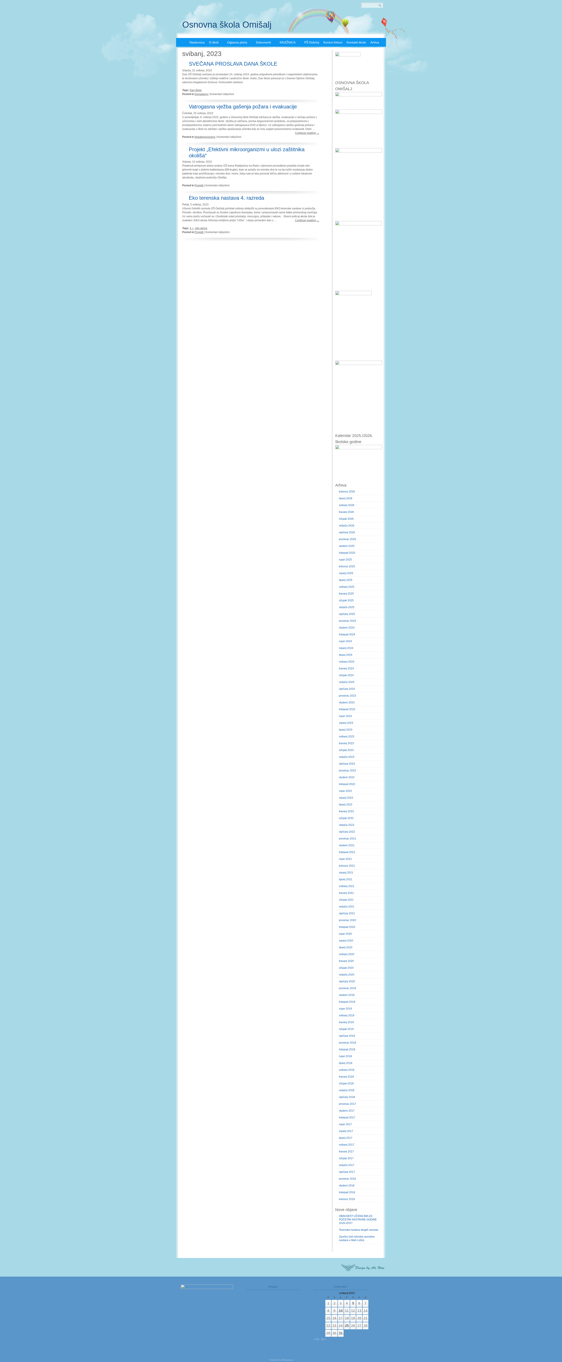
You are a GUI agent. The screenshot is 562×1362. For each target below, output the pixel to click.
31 (341, 1333)
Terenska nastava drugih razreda (358, 1229)
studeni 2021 (347, 845)
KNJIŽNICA (287, 42)
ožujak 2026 (346, 518)
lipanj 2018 (345, 1063)
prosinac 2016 (347, 1178)
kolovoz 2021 (347, 865)
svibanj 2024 (346, 661)
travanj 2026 (346, 512)
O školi (213, 42)
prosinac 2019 (347, 988)
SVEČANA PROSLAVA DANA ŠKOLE (233, 64)
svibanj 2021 (346, 886)
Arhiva (374, 42)
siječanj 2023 (347, 763)
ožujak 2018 (346, 1083)
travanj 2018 (346, 1076)
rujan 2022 (345, 790)
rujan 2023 (345, 716)
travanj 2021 (346, 893)
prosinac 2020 (347, 920)
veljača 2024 (346, 682)
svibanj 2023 (346, 736)
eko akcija (201, 228)
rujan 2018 (345, 1056)
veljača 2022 (346, 825)
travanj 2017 (346, 1151)
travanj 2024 (346, 668)
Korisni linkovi (332, 42)
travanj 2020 (346, 961)
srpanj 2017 (346, 1131)
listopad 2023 (347, 709)
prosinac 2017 (347, 1103)
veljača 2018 (346, 1090)
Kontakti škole (356, 42)
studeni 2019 (347, 995)
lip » (323, 1339)
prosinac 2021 (347, 838)
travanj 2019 (346, 1022)
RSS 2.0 (384, 22)
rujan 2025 (345, 559)
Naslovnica (197, 42)
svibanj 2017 (346, 1144)
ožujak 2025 (346, 600)
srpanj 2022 (346, 797)
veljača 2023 (346, 756)
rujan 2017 (345, 1124)
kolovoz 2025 (347, 566)
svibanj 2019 (346, 1015)
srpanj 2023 (346, 722)
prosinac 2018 (347, 1042)
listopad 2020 (347, 927)
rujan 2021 (345, 859)
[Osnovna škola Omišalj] (181, 42)
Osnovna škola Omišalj (227, 24)
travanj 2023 (346, 743)
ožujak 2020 (346, 967)
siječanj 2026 (347, 532)
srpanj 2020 (346, 940)
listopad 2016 (347, 1192)
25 (347, 1326)
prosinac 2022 (347, 770)
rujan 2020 (345, 933)
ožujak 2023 (346, 750)
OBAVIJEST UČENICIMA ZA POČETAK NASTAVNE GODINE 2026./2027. (358, 1220)
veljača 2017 (346, 1165)
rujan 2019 (345, 1008)
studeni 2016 (347, 1185)
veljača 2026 (346, 525)
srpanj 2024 (346, 648)
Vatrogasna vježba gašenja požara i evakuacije (243, 107)
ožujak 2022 (346, 818)
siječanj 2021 (347, 913)
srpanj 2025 (346, 573)
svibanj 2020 (346, 954)
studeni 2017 (347, 1110)
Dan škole (196, 90)
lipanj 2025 (345, 580)
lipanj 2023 (345, 729)
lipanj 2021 (345, 879)
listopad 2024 (347, 634)
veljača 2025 (346, 607)
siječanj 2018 (347, 1097)
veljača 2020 (346, 974)
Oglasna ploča (237, 42)
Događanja (201, 94)
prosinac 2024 (347, 620)
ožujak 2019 (346, 1029)
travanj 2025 (346, 593)
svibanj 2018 (346, 1069)
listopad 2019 (347, 1001)
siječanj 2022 (347, 831)
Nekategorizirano (205, 136)
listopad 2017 (347, 1117)
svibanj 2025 (346, 586)
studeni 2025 (347, 546)
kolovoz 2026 (347, 491)
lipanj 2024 (345, 654)
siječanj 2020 (347, 981)
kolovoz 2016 (347, 1199)
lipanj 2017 (345, 1137)
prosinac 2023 (347, 695)
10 (341, 1311)
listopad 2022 (347, 784)
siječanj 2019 (347, 1035)
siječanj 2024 (347, 688)
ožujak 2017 (346, 1158)
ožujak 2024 (346, 675)
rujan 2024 (345, 641)
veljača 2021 (346, 906)
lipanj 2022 (345, 804)
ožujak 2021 (346, 899)
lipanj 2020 (345, 947)
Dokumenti (263, 42)
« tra (316, 1339)
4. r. (192, 228)
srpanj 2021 (346, 872)
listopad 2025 (347, 552)
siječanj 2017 (347, 1171)
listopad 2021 (347, 852)
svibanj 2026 (346, 505)
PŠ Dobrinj (311, 42)
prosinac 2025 (347, 539)
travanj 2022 (346, 811)
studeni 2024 (347, 627)
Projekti (199, 185)
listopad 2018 (347, 1049)
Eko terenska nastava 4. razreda (226, 198)
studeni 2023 (347, 702)
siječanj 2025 (347, 614)
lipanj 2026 (345, 498)
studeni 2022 (347, 777)
